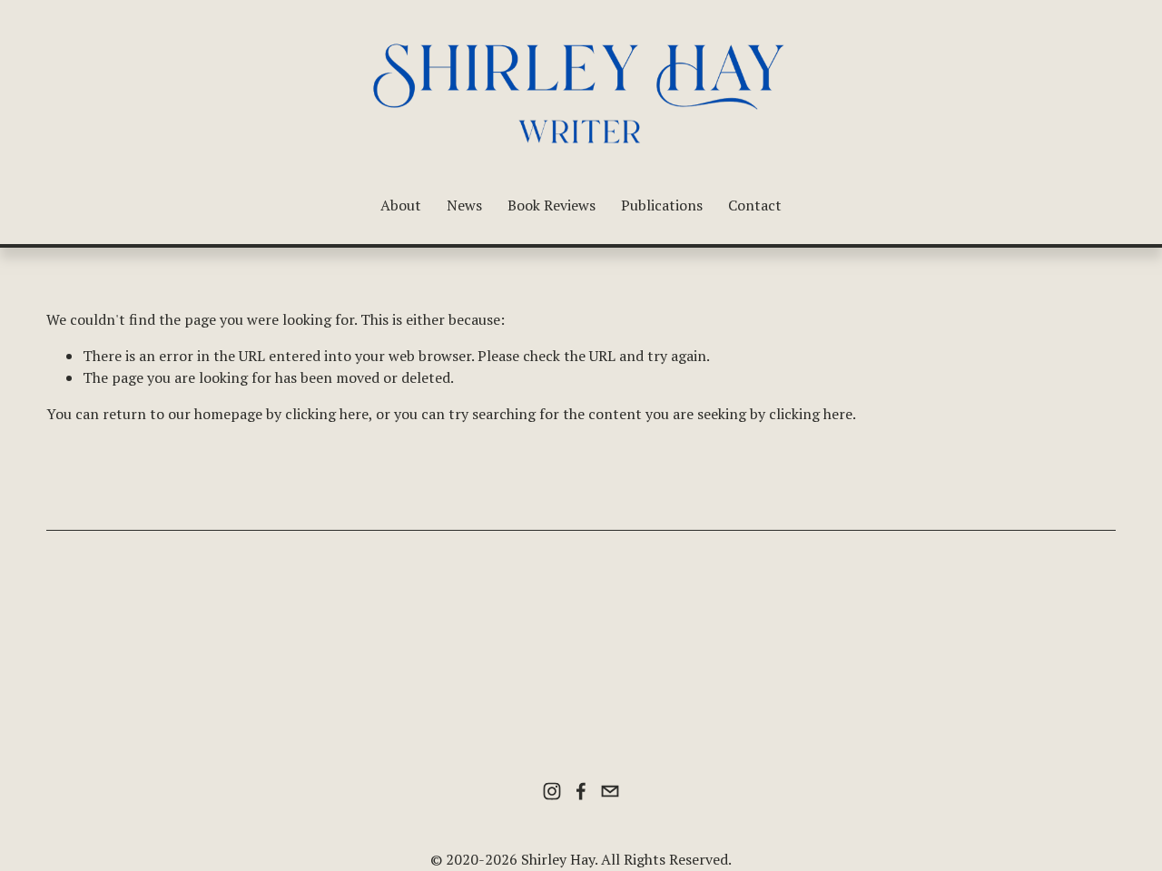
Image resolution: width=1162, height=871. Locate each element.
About (400, 205)
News (464, 205)
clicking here (327, 414)
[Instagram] (552, 791)
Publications (662, 205)
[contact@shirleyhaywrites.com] (610, 791)
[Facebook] (581, 791)
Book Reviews (551, 205)
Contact (755, 205)
